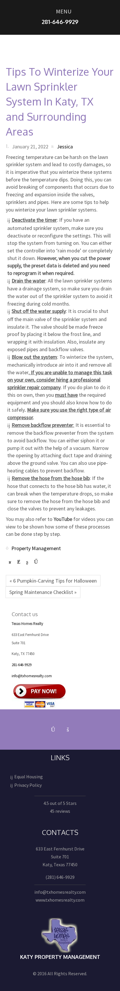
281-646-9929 (21, 664)
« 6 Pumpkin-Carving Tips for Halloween (53, 580)
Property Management (36, 548)
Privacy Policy (28, 785)
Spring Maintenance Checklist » (43, 592)
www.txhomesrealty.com (60, 900)
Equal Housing (28, 776)
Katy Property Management (60, 957)
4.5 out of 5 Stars (60, 803)
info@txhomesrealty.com (32, 675)
